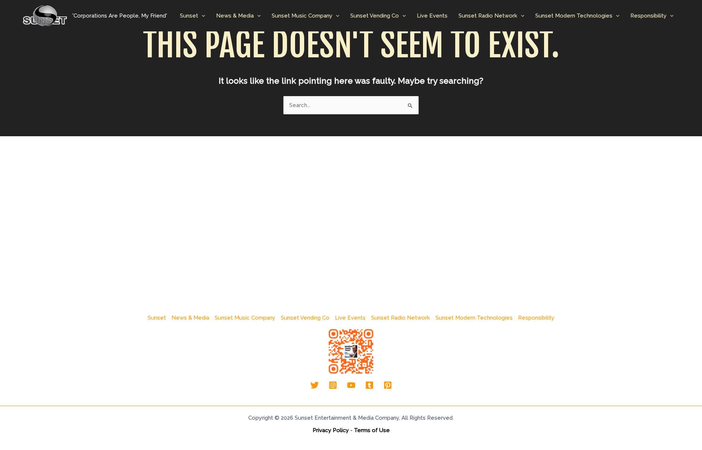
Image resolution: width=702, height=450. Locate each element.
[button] (201, 15)
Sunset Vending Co (374, 15)
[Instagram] (333, 385)
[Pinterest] (388, 385)
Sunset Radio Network (487, 15)
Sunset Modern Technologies (573, 15)
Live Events (432, 15)
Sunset (189, 15)
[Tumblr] (369, 385)
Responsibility (648, 15)
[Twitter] (314, 385)
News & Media (235, 15)
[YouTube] (351, 385)
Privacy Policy (331, 430)
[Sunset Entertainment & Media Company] (45, 15)
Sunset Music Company (302, 15)
